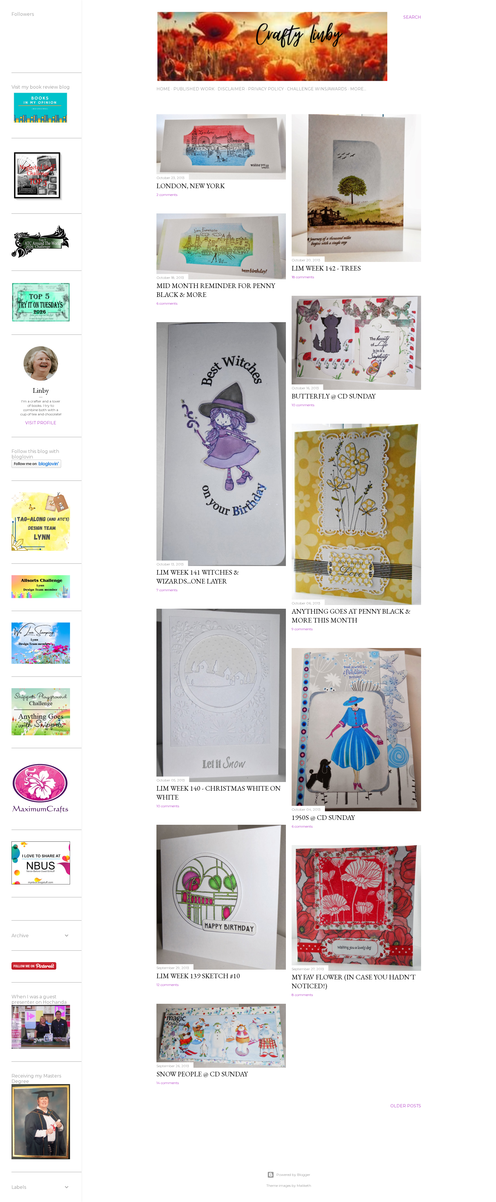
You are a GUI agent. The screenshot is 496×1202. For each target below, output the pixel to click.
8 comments (302, 995)
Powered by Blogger (293, 1174)
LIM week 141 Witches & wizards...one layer (197, 577)
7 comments (166, 590)
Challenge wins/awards (317, 89)
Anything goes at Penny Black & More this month (351, 616)
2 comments (166, 194)
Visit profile (40, 422)
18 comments (303, 277)
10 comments (303, 405)
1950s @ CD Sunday (323, 817)
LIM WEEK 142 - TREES (326, 268)
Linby (41, 390)
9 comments (302, 629)
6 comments (166, 303)
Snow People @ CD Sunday (202, 1073)
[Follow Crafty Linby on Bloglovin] (36, 466)
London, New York (190, 185)
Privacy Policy (266, 89)
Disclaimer (231, 89)
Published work (193, 89)
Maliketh (304, 1185)
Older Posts (405, 1105)
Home (163, 89)
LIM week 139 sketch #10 (198, 975)
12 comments (167, 985)
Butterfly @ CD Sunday (333, 396)
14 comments (167, 1083)
